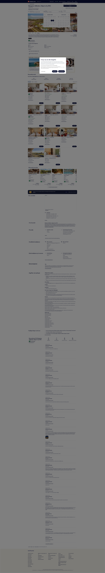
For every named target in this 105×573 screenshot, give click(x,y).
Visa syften (43, 71)
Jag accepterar (61, 71)
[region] (52, 65)
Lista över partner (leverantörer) (45, 68)
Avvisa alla (55, 71)
